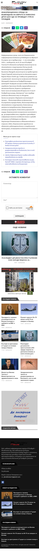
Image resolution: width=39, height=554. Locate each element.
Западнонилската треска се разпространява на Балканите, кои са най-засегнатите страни (20, 150)
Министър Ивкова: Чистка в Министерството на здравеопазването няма (9, 375)
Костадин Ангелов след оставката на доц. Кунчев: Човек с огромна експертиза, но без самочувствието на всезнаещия (20, 162)
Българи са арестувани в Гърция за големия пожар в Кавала (9, 346)
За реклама (5, 471)
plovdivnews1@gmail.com (12, 477)
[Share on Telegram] (21, 27)
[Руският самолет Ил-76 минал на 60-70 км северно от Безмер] (29, 309)
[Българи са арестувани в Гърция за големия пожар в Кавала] (9, 335)
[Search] (37, 2)
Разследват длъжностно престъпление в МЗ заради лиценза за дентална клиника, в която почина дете (19, 143)
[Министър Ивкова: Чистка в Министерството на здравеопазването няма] (9, 364)
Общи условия (6, 468)
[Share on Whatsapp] (17, 27)
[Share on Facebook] (13, 27)
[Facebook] (2, 482)
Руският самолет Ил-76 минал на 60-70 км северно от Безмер (29, 319)
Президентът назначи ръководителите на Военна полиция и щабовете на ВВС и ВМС (8, 321)
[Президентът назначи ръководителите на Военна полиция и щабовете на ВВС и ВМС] (9, 309)
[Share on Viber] (26, 27)
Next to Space (4, 546)
